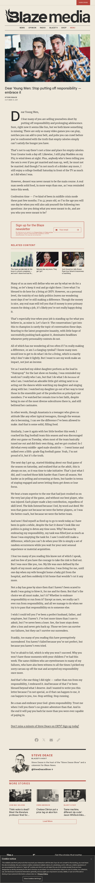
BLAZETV (53, 28)
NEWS (22, 28)
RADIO (43, 28)
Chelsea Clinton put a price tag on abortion (47, 811)
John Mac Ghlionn (17, 805)
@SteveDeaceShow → (42, 770)
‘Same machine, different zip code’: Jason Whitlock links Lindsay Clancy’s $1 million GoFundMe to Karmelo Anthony (74, 813)
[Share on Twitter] (44, 740)
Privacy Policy (38, 232)
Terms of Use (49, 232)
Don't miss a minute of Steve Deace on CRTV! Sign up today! (45, 726)
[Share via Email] (51, 740)
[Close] (91, 859)
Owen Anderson (43, 805)
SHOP (63, 28)
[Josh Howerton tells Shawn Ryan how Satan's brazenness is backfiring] (73, 259)
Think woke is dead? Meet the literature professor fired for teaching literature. (19, 813)
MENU (72, 28)
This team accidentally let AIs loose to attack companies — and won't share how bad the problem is (21, 272)
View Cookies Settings (32, 878)
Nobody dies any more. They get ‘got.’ (46, 270)
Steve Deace (11, 97)
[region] (47, 869)
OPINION (32, 28)
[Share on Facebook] (36, 740)
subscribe (83, 2)
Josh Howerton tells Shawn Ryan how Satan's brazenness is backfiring (73, 271)
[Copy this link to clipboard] (58, 740)
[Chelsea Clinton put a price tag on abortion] (47, 795)
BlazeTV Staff (70, 805)
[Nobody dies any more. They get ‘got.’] (47, 259)
